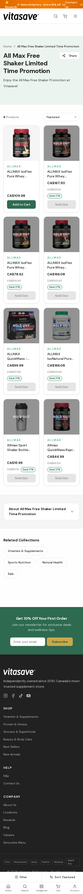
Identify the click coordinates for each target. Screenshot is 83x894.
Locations (10, 812)
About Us (9, 805)
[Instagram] (5, 696)
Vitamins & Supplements (25, 551)
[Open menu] (75, 16)
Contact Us (71, 4)
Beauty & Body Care (17, 739)
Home (7, 46)
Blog (6, 827)
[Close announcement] (81, 4)
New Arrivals (11, 754)
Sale (11, 574)
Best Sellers (11, 747)
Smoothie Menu (14, 842)
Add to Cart (21, 204)
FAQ (6, 776)
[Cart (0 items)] (65, 16)
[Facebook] (13, 696)
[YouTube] (28, 696)
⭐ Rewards (11, 4)
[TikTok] (21, 696)
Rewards (9, 820)
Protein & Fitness (15, 724)
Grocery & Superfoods (19, 732)
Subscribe (60, 642)
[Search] (56, 16)
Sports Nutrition (19, 562)
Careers (8, 835)
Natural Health (52, 562)
